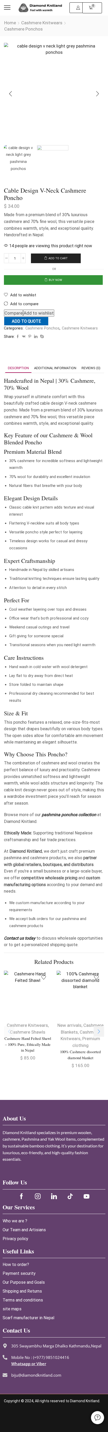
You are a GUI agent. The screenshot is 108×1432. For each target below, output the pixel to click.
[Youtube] (86, 1196)
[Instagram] (38, 1196)
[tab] (18, 368)
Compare (13, 313)
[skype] (41, 337)
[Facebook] (18, 337)
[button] (7, 7)
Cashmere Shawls (27, 1032)
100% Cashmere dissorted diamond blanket (80, 1054)
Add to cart (58, 258)
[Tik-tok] (70, 1196)
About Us (14, 1118)
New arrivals (69, 1025)
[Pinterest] (30, 337)
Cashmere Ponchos (23, 29)
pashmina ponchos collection (69, 814)
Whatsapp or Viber (28, 1363)
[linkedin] (36, 337)
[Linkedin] (54, 1196)
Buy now (55, 280)
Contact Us (16, 1330)
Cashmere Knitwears (41, 22)
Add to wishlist (39, 313)
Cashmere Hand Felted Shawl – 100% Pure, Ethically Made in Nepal (27, 1044)
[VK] (24, 337)
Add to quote (26, 321)
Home (10, 22)
